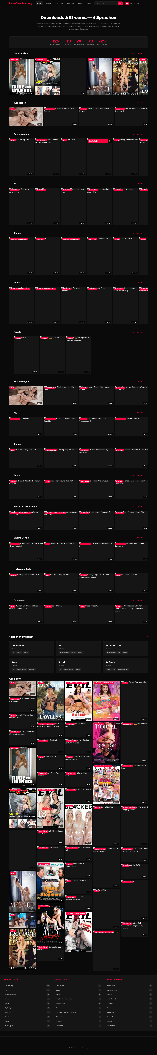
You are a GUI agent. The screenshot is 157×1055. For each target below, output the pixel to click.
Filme (39, 3)
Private (78, 994)
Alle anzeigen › (138, 53)
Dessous (27, 1012)
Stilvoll (27, 1003)
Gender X (78, 1021)
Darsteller (70, 3)
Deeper (78, 1008)
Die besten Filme (27, 994)
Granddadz (78, 1026)
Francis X (129, 994)
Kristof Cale (129, 986)
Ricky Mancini (129, 1008)
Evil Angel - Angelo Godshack (78, 1012)
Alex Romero (129, 1012)
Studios (80, 3)
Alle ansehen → (143, 637)
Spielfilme (27, 1017)
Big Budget (27, 1008)
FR (138, 3)
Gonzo (27, 1021)
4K (27, 990)
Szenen (48, 3)
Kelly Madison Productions (78, 999)
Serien (89, 3)
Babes (27, 999)
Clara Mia (129, 1003)
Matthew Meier (129, 990)
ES (134, 3)
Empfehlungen (27, 986)
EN (131, 3)
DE (127, 3)
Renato (129, 1021)
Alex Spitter (129, 1026)
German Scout (78, 1003)
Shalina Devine (129, 1017)
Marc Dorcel (78, 986)
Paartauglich (27, 1026)
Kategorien (59, 3)
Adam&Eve (78, 1017)
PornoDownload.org (20, 3)
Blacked (78, 990)
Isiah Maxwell (129, 999)
